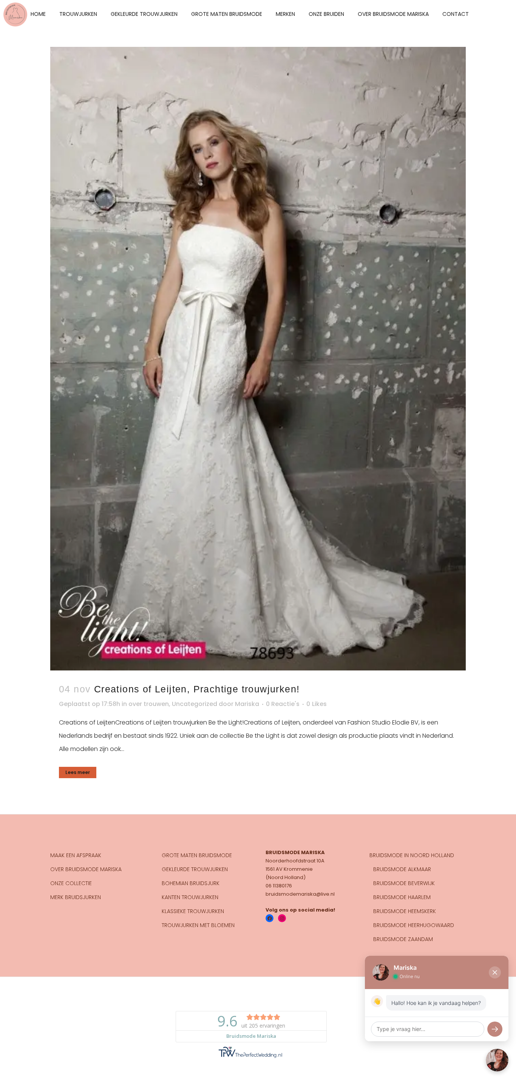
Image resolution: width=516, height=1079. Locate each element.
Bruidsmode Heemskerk (404, 911)
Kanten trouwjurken (190, 897)
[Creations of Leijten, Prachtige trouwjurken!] (258, 358)
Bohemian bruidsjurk (190, 883)
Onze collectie (71, 883)
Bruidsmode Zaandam (403, 939)
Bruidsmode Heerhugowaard (413, 925)
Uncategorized (194, 704)
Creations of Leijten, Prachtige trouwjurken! (197, 689)
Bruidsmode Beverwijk (404, 883)
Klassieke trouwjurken (193, 911)
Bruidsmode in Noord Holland (411, 855)
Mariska (247, 704)
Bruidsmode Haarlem (402, 897)
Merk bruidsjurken (75, 897)
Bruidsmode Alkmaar (402, 869)
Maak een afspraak (75, 855)
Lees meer (77, 772)
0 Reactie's (283, 704)
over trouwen (148, 704)
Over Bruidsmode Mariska (86, 869)
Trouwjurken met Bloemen (198, 925)
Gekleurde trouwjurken (195, 869)
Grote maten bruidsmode (197, 855)
